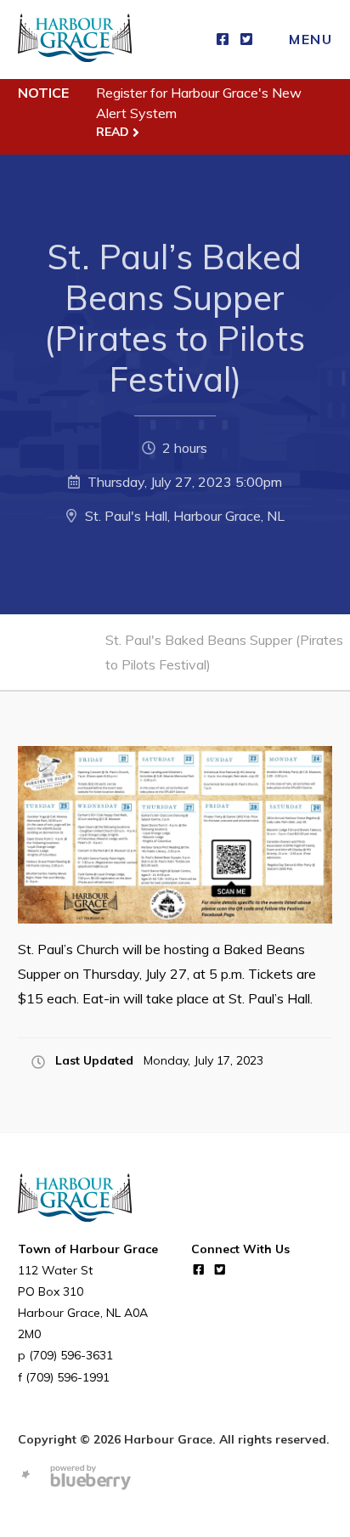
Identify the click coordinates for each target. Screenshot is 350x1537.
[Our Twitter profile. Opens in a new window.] (246, 39)
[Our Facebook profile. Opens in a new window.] (222, 39)
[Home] (75, 39)
